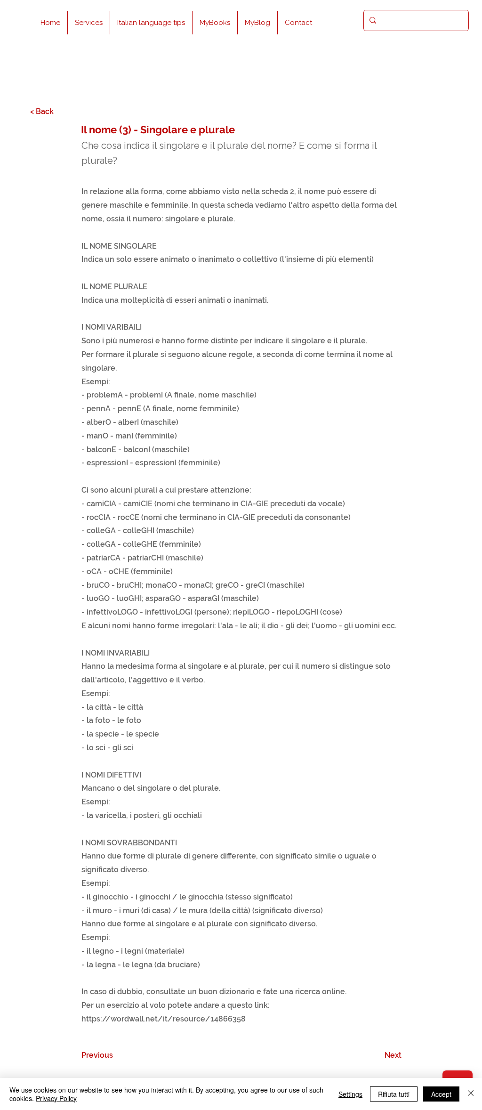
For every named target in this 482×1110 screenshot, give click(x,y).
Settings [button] (350, 1094)
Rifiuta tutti (394, 1094)
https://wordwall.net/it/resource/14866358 (163, 1018)
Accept (441, 1094)
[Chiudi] (470, 1094)
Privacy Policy (56, 1098)
